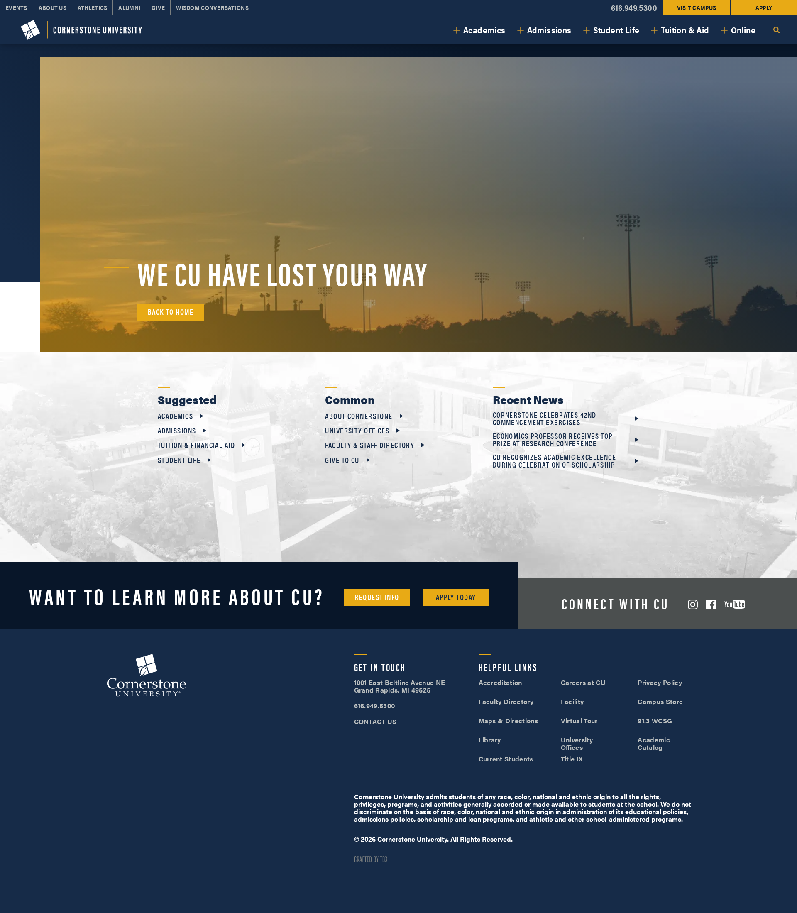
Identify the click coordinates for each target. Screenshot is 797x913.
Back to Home (170, 311)
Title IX (572, 759)
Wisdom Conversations (212, 7)
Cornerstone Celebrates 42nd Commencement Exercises (545, 418)
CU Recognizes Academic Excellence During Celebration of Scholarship (554, 460)
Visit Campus (696, 7)
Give (158, 7)
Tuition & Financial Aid (196, 445)
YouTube (734, 604)
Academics (484, 30)
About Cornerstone (358, 416)
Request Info (376, 597)
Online (743, 30)
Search (776, 30)
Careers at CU (583, 682)
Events (16, 7)
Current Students (506, 759)
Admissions (549, 30)
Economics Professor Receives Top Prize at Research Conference (553, 439)
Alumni (129, 7)
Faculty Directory (506, 701)
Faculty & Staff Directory (369, 445)
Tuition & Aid (685, 30)
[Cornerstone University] (81, 30)
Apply (763, 7)
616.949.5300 (634, 7)
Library (490, 739)
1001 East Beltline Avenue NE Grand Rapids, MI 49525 (399, 686)
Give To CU (342, 460)
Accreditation (500, 682)
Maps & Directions (508, 720)
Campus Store (660, 701)
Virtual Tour (579, 720)
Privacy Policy (660, 682)
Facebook (711, 604)
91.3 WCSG (655, 720)
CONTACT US (375, 721)
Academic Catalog (654, 743)
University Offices (357, 430)
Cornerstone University (146, 676)
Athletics (93, 7)
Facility (572, 701)
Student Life (616, 30)
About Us (52, 7)
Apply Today (456, 597)
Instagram (693, 604)
